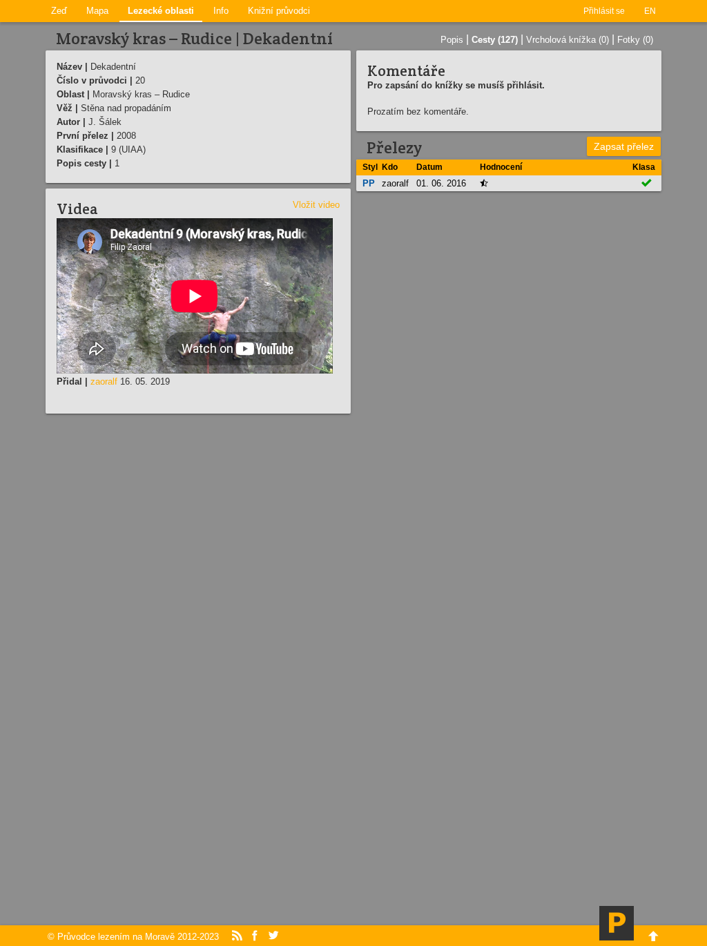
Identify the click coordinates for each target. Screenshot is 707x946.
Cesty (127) (495, 40)
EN (650, 11)
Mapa (97, 11)
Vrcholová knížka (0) (567, 40)
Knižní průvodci (279, 11)
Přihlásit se (604, 11)
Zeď (59, 11)
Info (221, 11)
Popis (451, 40)
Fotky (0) (635, 40)
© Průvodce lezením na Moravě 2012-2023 (133, 936)
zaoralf (103, 381)
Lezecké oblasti (161, 11)
